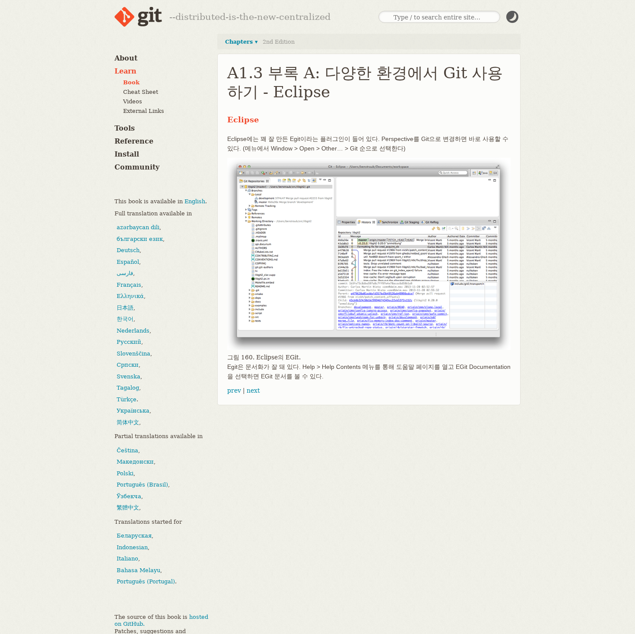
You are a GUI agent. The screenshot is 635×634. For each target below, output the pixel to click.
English (194, 201)
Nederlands (133, 330)
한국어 (125, 319)
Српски (128, 365)
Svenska (128, 376)
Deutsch (128, 250)
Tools (124, 128)
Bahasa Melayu (138, 570)
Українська (133, 410)
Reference (133, 141)
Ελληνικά (130, 296)
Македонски (135, 461)
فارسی (125, 273)
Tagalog (128, 387)
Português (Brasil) (142, 484)
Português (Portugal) (146, 581)
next (253, 390)
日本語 (125, 307)
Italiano (127, 558)
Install (126, 154)
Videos (132, 101)
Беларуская (134, 535)
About (125, 58)
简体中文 (128, 422)
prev (234, 390)
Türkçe (127, 399)
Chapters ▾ (241, 41)
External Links (143, 111)
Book (131, 82)
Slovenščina (133, 353)
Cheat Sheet (140, 92)
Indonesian (132, 547)
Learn (125, 71)
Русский (129, 342)
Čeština (127, 450)
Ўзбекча (129, 496)
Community (136, 167)
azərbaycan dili (138, 227)
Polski (125, 473)
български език (140, 239)
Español (128, 262)
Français (129, 285)
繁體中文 (128, 507)
